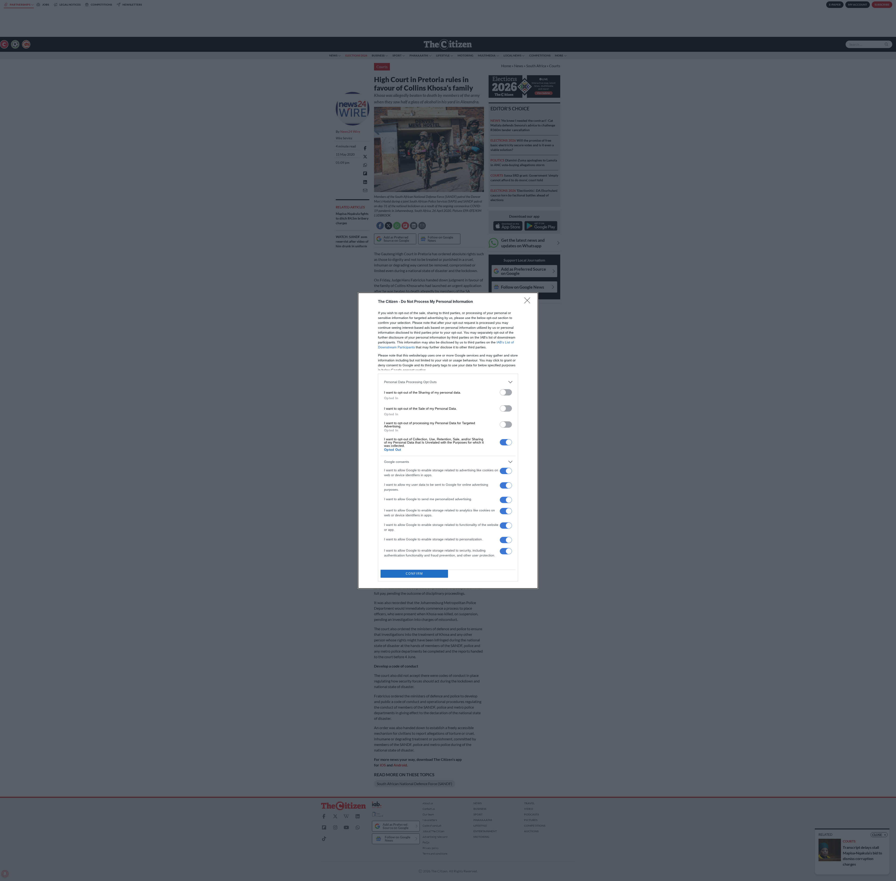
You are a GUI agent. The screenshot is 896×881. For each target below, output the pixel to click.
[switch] (506, 392)
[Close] (528, 301)
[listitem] (448, 382)
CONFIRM (414, 573)
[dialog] (448, 440)
